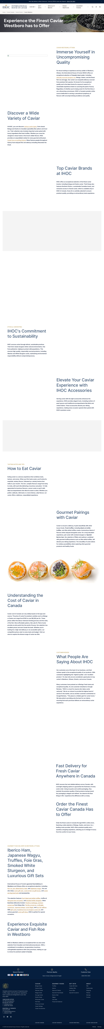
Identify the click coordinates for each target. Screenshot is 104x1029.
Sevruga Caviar (39, 995)
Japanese (20, 907)
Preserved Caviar (39, 1004)
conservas (30, 905)
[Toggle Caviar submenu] (35, 7)
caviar (29, 907)
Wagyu (54, 997)
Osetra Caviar (38, 988)
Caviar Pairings (39, 1006)
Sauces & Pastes (56, 990)
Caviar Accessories (40, 1008)
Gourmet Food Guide (57, 992)
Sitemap (88, 995)
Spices (54, 988)
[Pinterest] (11, 1016)
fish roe (9, 888)
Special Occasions (74, 992)
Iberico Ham (55, 995)
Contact (88, 997)
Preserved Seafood (57, 1001)
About (88, 983)
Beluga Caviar (38, 986)
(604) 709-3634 (71, 1)
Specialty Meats (51, 6)
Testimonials (89, 988)
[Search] (92, 6)
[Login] (96, 6)
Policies (88, 992)
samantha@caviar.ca (9, 1011)
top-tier (41, 907)
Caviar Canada (39, 1022)
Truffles (54, 986)
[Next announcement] (102, 2)
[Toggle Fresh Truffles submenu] (73, 7)
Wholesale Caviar (39, 999)
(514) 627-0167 (8, 1013)
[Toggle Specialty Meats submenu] (59, 7)
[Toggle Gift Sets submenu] (45, 7)
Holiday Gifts (72, 988)
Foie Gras (54, 999)
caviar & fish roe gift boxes (32, 891)
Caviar (32, 7)
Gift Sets (39, 6)
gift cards (14, 909)
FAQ (87, 986)
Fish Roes (37, 1001)
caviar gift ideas (23, 912)
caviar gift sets (18, 891)
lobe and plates (15, 900)
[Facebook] (7, 1016)
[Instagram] (4, 1016)
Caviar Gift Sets (73, 986)
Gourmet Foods (79, 6)
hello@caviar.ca (8, 1004)
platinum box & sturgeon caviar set (29, 909)
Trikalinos (31, 903)
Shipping (88, 990)
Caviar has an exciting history (16, 140)
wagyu (36, 888)
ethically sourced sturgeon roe (65, 77)
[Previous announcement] (2, 2)
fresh (31, 898)
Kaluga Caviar (38, 992)
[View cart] (99, 6)
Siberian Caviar (39, 990)
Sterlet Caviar (38, 997)
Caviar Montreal (74, 1022)
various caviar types (30, 126)
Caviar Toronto (57, 1022)
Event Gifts (72, 990)
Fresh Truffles (65, 6)
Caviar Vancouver (91, 1022)
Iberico (20, 888)
